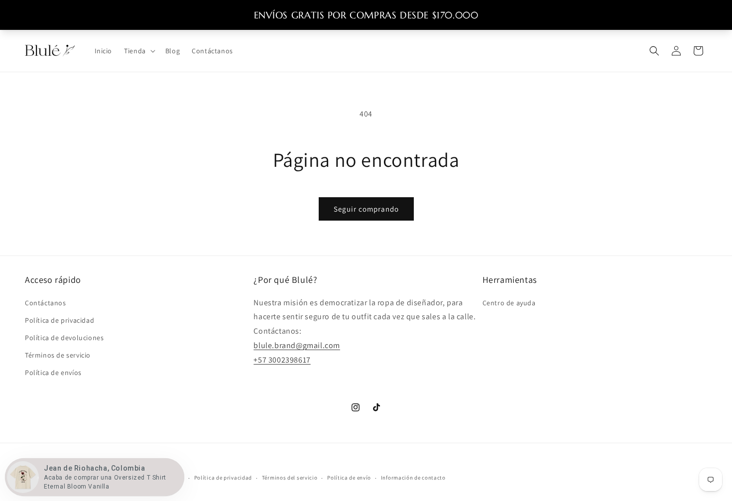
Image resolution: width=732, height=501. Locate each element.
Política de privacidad (59, 320)
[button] (138, 50)
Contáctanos (45, 302)
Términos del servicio (290, 477)
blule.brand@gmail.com (296, 345)
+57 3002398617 (281, 360)
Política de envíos (53, 372)
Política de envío (349, 477)
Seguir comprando (366, 209)
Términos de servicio (58, 355)
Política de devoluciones (64, 337)
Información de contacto (413, 477)
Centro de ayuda (509, 302)
